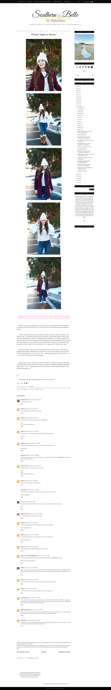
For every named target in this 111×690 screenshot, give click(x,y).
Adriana (22, 579)
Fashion (30, 388)
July (78, 117)
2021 (77, 97)
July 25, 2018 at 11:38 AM (34, 597)
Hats (34, 388)
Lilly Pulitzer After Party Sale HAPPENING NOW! (83, 161)
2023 (77, 92)
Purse (50, 318)
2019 (77, 101)
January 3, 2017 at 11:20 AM (31, 579)
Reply (22, 404)
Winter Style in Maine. (82, 171)
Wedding (67, 1)
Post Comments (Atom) (31, 658)
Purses (64, 388)
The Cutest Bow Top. (81, 134)
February (80, 127)
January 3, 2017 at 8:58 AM (43, 555)
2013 (77, 180)
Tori (22, 501)
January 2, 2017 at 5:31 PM (33, 489)
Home (43, 652)
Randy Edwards (24, 597)
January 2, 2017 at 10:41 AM (31, 408)
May (79, 121)
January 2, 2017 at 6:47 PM (29, 501)
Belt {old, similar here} (26, 318)
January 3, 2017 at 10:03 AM (30, 567)
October (79, 111)
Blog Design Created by (55, 688)
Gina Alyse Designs (34, 677)
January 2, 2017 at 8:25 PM (36, 513)
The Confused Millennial (30, 560)
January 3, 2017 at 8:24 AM (31, 546)
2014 (77, 178)
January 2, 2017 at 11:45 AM (31, 431)
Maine (37, 388)
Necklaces (59, 388)
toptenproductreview (52, 613)
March (79, 125)
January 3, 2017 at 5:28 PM (31, 588)
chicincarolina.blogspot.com (27, 473)
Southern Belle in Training (53, 683)
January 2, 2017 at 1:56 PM (33, 455)
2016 (77, 174)
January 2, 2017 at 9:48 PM (31, 522)
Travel (41, 389)
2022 (77, 95)
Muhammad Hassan (25, 609)
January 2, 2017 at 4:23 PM (35, 465)
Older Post (63, 652)
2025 (77, 88)
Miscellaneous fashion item (48, 388)
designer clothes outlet (39, 602)
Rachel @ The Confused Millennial (29, 555)
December (80, 107)
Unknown (23, 408)
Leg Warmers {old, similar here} (41, 318)
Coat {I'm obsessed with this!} (32, 316)
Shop (29, 1)
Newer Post (23, 652)
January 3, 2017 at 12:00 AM (31, 534)
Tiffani (22, 567)
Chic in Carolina (24, 465)
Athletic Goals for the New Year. (84, 147)
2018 (77, 103)
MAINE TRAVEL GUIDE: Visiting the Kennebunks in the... (85, 155)
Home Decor (57, 1)
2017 (77, 105)
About (21, 1)
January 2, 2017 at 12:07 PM (34, 443)
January (79, 129)
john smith (23, 620)
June (79, 119)
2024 (77, 90)
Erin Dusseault (24, 399)
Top (19, 316)
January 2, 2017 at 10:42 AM (31, 417)
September (80, 113)
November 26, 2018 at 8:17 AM (33, 620)
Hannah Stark (24, 443)
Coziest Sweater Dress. (82, 149)
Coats (26, 388)
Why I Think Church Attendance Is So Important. (85, 140)
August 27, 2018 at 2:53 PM (36, 609)
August (79, 115)
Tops (37, 389)
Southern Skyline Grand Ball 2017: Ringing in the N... (85, 168)
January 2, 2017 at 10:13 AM (34, 399)
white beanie (33, 353)
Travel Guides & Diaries (43, 1)
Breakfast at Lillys (25, 513)
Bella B (22, 588)
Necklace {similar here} (58, 318)
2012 (77, 182)
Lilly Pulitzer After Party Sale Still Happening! (84, 158)
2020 (77, 99)
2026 (77, 86)
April (79, 123)
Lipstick (67, 318)
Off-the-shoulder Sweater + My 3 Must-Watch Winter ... (84, 132)
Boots (22, 388)
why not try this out (41, 623)
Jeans (22, 316)
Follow (84, 71)
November (80, 109)
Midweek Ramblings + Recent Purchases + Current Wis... (84, 137)
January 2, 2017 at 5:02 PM (31, 480)
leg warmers (42, 353)
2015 (77, 176)
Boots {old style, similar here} (48, 316)
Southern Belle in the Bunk (28, 389)
